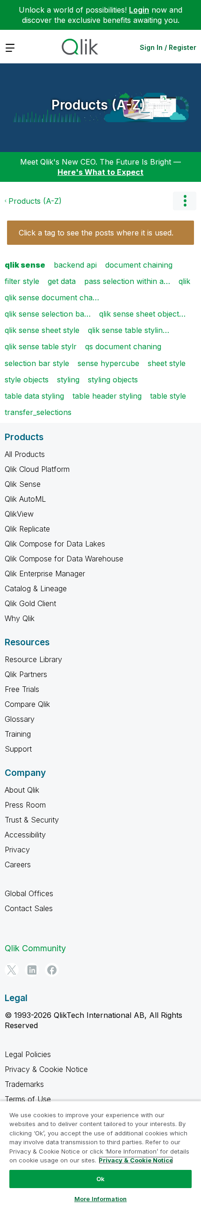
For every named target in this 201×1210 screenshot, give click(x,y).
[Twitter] (12, 970)
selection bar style (37, 363)
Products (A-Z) (98, 105)
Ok (100, 1178)
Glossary (20, 719)
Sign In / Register (168, 47)
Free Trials (22, 689)
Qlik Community (35, 948)
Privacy (17, 849)
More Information (100, 1199)
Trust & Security (32, 819)
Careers (18, 864)
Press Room (25, 804)
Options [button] (184, 201)
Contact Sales (29, 908)
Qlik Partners (26, 674)
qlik (184, 281)
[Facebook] (52, 970)
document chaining (138, 265)
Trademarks (24, 1084)
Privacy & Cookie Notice (46, 1069)
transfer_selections (38, 412)
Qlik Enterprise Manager (45, 573)
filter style (22, 281)
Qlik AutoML (25, 499)
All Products (25, 454)
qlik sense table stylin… (128, 330)
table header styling (107, 396)
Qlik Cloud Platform (37, 469)
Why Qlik (20, 618)
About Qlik (22, 790)
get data (62, 281)
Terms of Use (28, 1099)
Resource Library (33, 659)
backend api (75, 265)
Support (18, 749)
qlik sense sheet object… (142, 313)
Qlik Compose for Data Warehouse (64, 558)
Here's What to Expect (100, 172)
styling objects (113, 379)
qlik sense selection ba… (48, 313)
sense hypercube (108, 363)
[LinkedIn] (32, 970)
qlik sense (25, 265)
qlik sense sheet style (42, 330)
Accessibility (25, 834)
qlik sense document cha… (52, 297)
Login (139, 9)
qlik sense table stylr (41, 346)
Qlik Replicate (27, 528)
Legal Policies (28, 1054)
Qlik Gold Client (30, 603)
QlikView (19, 514)
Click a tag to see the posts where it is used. (96, 232)
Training (18, 734)
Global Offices (29, 893)
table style (168, 396)
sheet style (167, 363)
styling (68, 379)
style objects (27, 379)
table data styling (34, 396)
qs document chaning (123, 346)
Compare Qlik (27, 704)
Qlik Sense (23, 484)
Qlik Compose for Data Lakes (55, 543)
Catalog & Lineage (36, 588)
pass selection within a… (127, 281)
